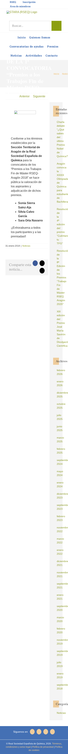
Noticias (26, 246)
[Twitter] (45, 731)
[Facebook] (39, 731)
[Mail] (32, 731)
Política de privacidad (42, 747)
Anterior (24, 96)
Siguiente (39, 96)
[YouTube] (52, 731)
